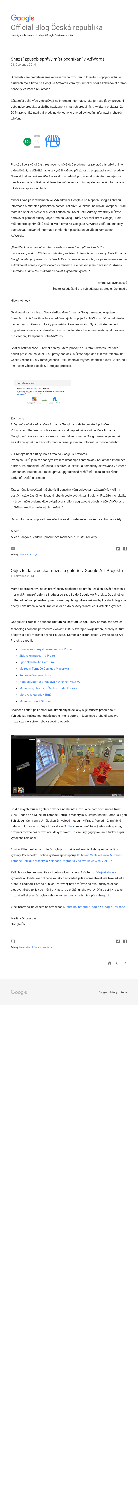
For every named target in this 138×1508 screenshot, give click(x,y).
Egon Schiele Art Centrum (36, 662)
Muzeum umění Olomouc (36, 701)
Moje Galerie (105, 872)
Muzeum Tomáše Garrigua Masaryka (44, 668)
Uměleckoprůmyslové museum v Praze (45, 649)
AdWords (24, 554)
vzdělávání (48, 947)
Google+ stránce (113, 907)
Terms (124, 992)
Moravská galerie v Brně (35, 694)
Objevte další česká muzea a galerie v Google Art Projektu (67, 570)
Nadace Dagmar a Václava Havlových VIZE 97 (50, 681)
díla (69, 826)
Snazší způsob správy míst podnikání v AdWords (58, 59)
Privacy (114, 992)
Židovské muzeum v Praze (37, 655)
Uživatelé (37, 947)
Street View (25, 947)
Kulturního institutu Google (81, 907)
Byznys (33, 554)
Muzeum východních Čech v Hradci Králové (48, 688)
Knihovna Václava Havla (35, 675)
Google (103, 992)
